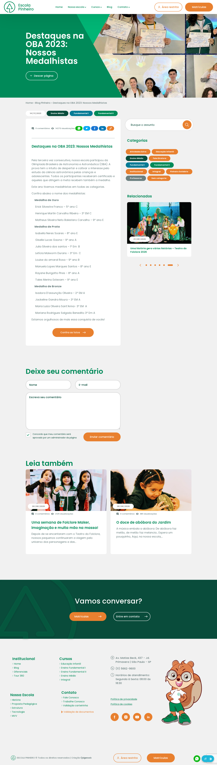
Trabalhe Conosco (74, 701)
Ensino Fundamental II (73, 671)
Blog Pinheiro (42, 103)
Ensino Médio (68, 675)
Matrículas (199, 7)
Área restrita (170, 7)
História (16, 700)
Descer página (43, 76)
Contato (123, 7)
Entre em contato (128, 616)
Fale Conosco (71, 697)
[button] (140, 265)
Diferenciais (20, 671)
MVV (14, 716)
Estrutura (17, 708)
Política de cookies (121, 704)
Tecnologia (18, 712)
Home (59, 7)
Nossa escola (76, 7)
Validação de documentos (78, 712)
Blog (109, 7)
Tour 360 (19, 675)
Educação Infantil (71, 663)
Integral (65, 679)
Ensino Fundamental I (73, 667)
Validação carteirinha (75, 705)
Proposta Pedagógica (24, 704)
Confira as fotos (70, 332)
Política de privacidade (124, 699)
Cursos (95, 7)
